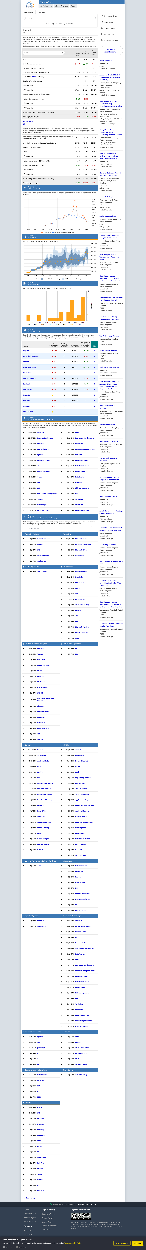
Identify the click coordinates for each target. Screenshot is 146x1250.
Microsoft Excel (43, 510)
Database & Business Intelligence (36, 644)
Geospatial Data (43, 728)
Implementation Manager (84, 805)
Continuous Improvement (84, 449)
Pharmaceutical (43, 844)
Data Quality (79, 477)
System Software (68, 1070)
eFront (39, 1146)
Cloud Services (68, 567)
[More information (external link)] (30, 30)
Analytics (40, 432)
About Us (27, 1230)
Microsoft (78, 455)
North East (27, 395)
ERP (76, 494)
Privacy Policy (47, 1218)
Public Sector (42, 850)
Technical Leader (81, 789)
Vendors (34, 77)
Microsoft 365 (80, 599)
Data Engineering (81, 471)
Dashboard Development (84, 438)
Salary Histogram (110, 28)
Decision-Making (43, 471)
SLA (38, 1086)
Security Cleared (81, 1064)
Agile (77, 432)
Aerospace (41, 816)
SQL (38, 488)
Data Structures (81, 866)
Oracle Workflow (43, 539)
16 (94, 367)
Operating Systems (31, 916)
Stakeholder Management (47, 494)
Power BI (40, 444)
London (26, 362)
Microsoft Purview (82, 627)
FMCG (77, 905)
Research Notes (30, 1221)
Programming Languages (33, 1032)
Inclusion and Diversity (45, 783)
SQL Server (41, 660)
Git (76, 648)
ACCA (77, 1037)
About (73, 6)
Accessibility (41, 1080)
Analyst (78, 750)
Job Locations (109, 34)
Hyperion (78, 482)
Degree (77, 1042)
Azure (77, 588)
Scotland (26, 384)
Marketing (41, 805)
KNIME (39, 671)
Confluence (41, 561)
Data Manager (80, 833)
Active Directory (81, 1075)
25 (94, 362)
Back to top (30, 1198)
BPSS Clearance (80, 1053)
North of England (29, 378)
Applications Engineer (83, 800)
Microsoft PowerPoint (83, 544)
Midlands (26, 406)
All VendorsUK (28, 122)
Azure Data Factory (82, 605)
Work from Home (29, 367)
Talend (39, 1174)
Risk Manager (80, 783)
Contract (41, 12)
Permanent (28, 12)
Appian (40, 544)
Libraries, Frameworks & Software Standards (40, 861)
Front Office (41, 811)
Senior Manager (81, 850)
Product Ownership (82, 894)
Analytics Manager (82, 811)
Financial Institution (44, 794)
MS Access (41, 682)
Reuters (40, 1168)
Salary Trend (108, 22)
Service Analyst (80, 855)
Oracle (39, 477)
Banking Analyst (81, 816)
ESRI (39, 1185)
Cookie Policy (47, 1222)
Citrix (39, 1141)
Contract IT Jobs (30, 1213)
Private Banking (43, 828)
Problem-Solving (43, 460)
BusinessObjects (43, 712)
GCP (76, 621)
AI (38, 466)
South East (27, 373)
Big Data (40, 706)
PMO (39, 1097)
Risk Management (82, 488)
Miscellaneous (67, 861)
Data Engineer (80, 828)
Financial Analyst (81, 761)
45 (94, 351)
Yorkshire (26, 401)
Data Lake (41, 717)
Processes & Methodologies (72, 916)
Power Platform (43, 449)
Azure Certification (82, 1048)
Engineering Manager (83, 778)
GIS (38, 734)
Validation (79, 499)
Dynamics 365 (80, 582)
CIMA (77, 1059)
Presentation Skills (44, 789)
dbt (76, 616)
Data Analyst (80, 755)
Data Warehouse (43, 665)
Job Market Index (46, 6)
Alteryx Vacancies (61, 6)
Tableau (40, 499)
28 (94, 356)
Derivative (79, 871)
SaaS (77, 638)
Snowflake (79, 444)
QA (38, 1091)
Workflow (79, 505)
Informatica (41, 1157)
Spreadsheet (79, 555)
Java (38, 1064)
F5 (38, 1152)
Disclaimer (46, 1230)
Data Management (82, 510)
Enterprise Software (82, 899)
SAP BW (40, 739)
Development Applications (72, 644)
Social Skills (41, 755)
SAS (38, 550)
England (26, 351)
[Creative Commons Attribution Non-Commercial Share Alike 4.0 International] (96, 1215)
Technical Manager (82, 794)
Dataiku (40, 1180)
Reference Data (80, 910)
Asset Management (82, 1026)
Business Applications (32, 567)
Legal (39, 766)
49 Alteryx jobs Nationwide (111, 50)
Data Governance (81, 460)
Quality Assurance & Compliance (36, 1070)
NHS (76, 888)
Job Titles (66, 745)
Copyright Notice (48, 1214)
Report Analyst (80, 844)
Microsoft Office (81, 550)
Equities (78, 877)
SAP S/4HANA (42, 571)
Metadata (40, 676)
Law (38, 778)
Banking (40, 772)
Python (40, 455)
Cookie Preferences (50, 1226)
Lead (77, 772)
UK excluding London (31, 356)
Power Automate (81, 633)
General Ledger (43, 839)
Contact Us (28, 1234)
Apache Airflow (43, 555)
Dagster (78, 610)
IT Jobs (26, 1210)
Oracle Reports (42, 687)
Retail (39, 833)
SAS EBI (40, 693)
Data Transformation (83, 466)
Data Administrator (82, 839)
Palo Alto (40, 1163)
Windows (40, 921)
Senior (77, 766)
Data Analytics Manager (84, 822)
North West (27, 389)
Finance (40, 750)
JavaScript (41, 1048)
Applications (67, 534)
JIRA (76, 654)
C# (38, 1059)
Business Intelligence (45, 438)
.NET (39, 866)
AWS (77, 594)
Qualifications (67, 1032)
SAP (38, 482)
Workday (40, 1130)
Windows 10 (41, 926)
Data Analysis (42, 505)
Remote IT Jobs (30, 1217)
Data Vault (41, 723)
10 (94, 373)
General (27, 745)
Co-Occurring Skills (111, 40)
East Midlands (28, 412)
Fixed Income (80, 882)
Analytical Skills (43, 761)
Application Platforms (32, 534)
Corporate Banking (44, 822)
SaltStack (40, 1191)
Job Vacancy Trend (110, 16)
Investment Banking (44, 800)
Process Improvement (83, 1021)
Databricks (41, 1135)
